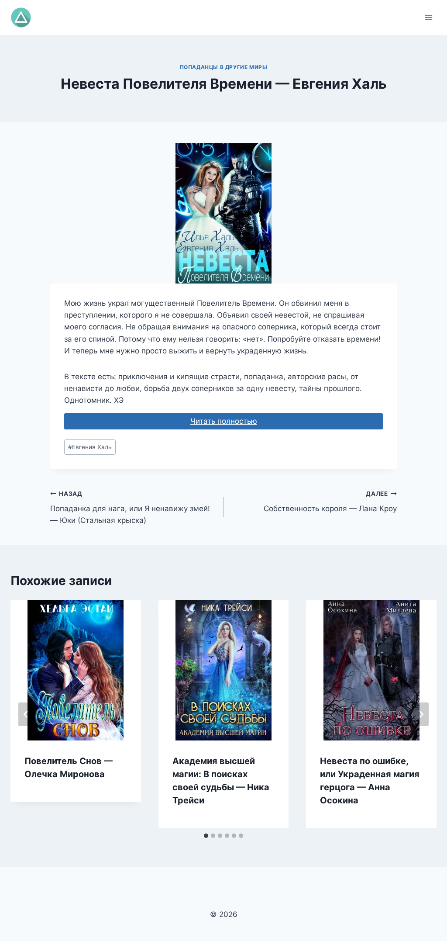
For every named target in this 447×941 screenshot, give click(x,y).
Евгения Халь (90, 446)
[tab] (206, 836)
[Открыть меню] (428, 17)
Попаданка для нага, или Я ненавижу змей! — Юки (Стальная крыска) (130, 507)
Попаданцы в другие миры (224, 67)
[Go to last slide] (26, 714)
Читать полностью (223, 421)
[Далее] (421, 714)
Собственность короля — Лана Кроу (330, 501)
